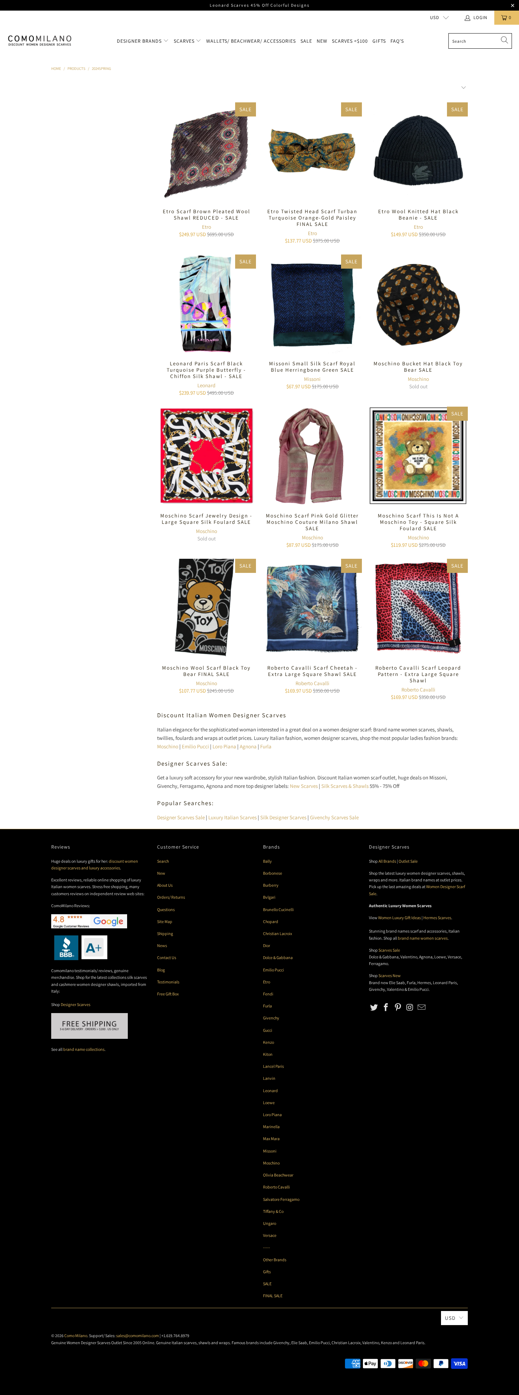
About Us (165, 885)
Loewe (269, 1102)
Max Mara (271, 1138)
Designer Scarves (75, 1004)
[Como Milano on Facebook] (386, 1007)
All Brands (387, 861)
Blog (161, 969)
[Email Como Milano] (422, 1007)
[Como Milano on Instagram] (410, 1007)
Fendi (268, 993)
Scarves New (389, 975)
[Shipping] (89, 1037)
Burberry (271, 885)
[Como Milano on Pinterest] (398, 1007)
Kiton (268, 1054)
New (322, 41)
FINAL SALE (272, 1295)
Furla (266, 746)
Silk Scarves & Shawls (345, 786)
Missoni (312, 379)
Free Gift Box (168, 993)
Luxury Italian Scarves (232, 817)
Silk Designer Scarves (283, 817)
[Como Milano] (39, 41)
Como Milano (75, 1335)
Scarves (185, 41)
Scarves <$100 (350, 41)
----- (266, 1247)
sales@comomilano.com (137, 1335)
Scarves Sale (389, 950)
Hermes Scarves (437, 917)
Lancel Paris (273, 1066)
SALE (267, 1283)
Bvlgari (269, 897)
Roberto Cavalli (312, 683)
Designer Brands (140, 41)
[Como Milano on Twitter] (374, 1007)
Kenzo (268, 1042)
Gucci (267, 1030)
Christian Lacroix (277, 933)
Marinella (271, 1126)
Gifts (379, 41)
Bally (267, 861)
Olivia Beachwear (278, 1175)
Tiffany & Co (273, 1211)
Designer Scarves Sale (181, 817)
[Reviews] (79, 958)
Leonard (206, 385)
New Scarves (304, 786)
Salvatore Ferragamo (281, 1199)
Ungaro (269, 1223)
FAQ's (397, 41)
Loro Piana (224, 746)
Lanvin (269, 1078)
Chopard (270, 921)
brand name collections (84, 1049)
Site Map (164, 921)
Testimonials (168, 981)
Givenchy (271, 1017)
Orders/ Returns (171, 897)
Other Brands (274, 1259)
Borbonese (272, 873)
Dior (266, 945)
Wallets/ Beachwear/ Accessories (251, 41)
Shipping (165, 933)
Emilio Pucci (195, 746)
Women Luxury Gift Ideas (399, 917)
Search (163, 861)
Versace (269, 1235)
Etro (206, 226)
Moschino (418, 379)
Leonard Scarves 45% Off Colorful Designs (260, 5)
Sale (306, 41)
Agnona (248, 746)
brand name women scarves (423, 938)
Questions (166, 909)
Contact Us (166, 957)
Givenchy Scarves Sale (334, 817)
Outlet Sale (408, 861)
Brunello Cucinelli (278, 909)
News (162, 945)
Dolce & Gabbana (278, 957)
